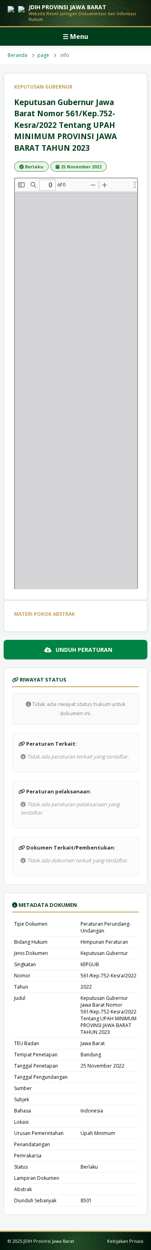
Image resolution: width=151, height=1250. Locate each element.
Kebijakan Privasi (125, 1241)
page (43, 55)
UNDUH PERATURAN (84, 649)
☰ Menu (75, 36)
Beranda (17, 55)
